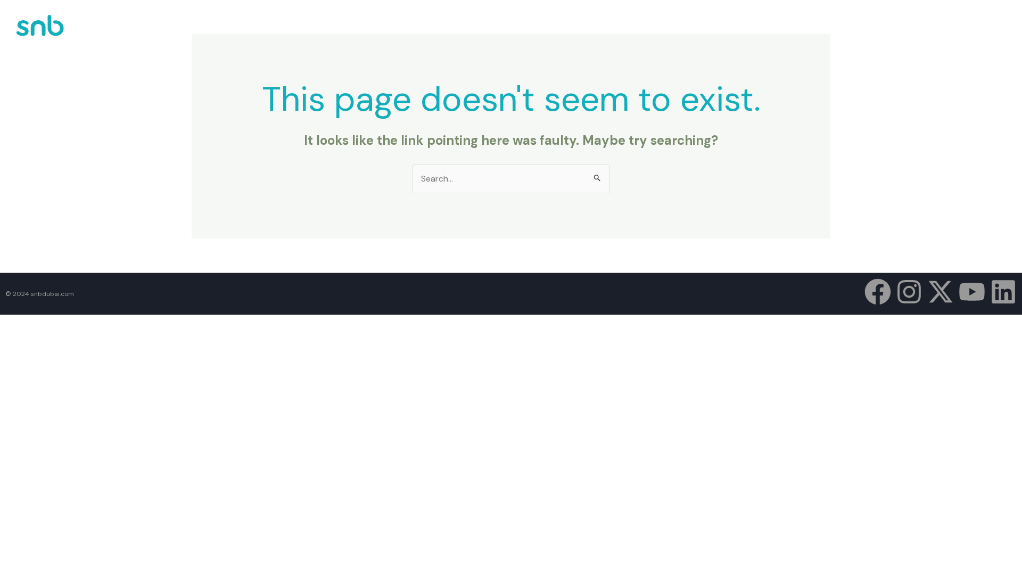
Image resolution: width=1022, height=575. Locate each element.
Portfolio (823, 31)
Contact (985, 31)
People (941, 31)
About (778, 31)
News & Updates (885, 31)
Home (741, 31)
